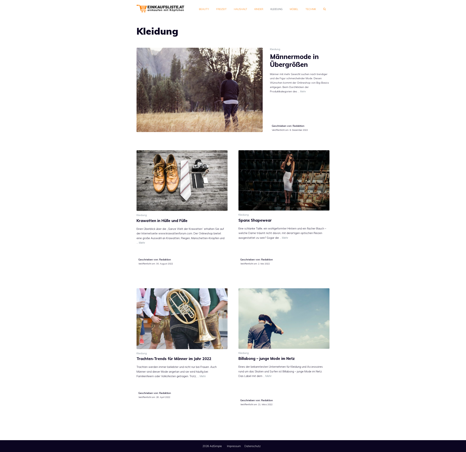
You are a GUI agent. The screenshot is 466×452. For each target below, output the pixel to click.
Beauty (204, 9)
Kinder (258, 9)
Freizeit (221, 9)
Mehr (303, 91)
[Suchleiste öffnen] (324, 9)
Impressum (234, 446)
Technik (310, 9)
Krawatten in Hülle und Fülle (162, 220)
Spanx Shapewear (255, 220)
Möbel (294, 9)
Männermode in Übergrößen (294, 60)
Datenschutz (252, 446)
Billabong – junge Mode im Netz (266, 358)
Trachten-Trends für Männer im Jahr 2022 (174, 358)
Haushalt (240, 9)
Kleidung (276, 9)
